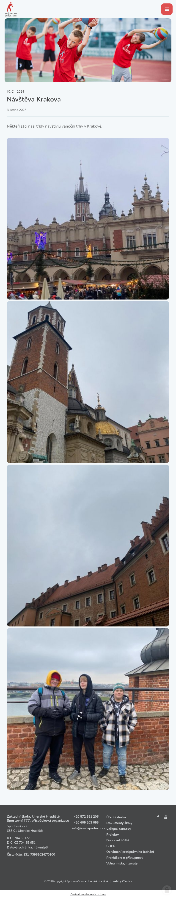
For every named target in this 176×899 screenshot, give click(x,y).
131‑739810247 (35, 854)
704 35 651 (22, 838)
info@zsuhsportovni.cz (88, 828)
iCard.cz (127, 881)
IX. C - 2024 (15, 91)
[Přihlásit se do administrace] (166, 889)
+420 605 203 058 (85, 822)
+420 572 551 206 (85, 816)
